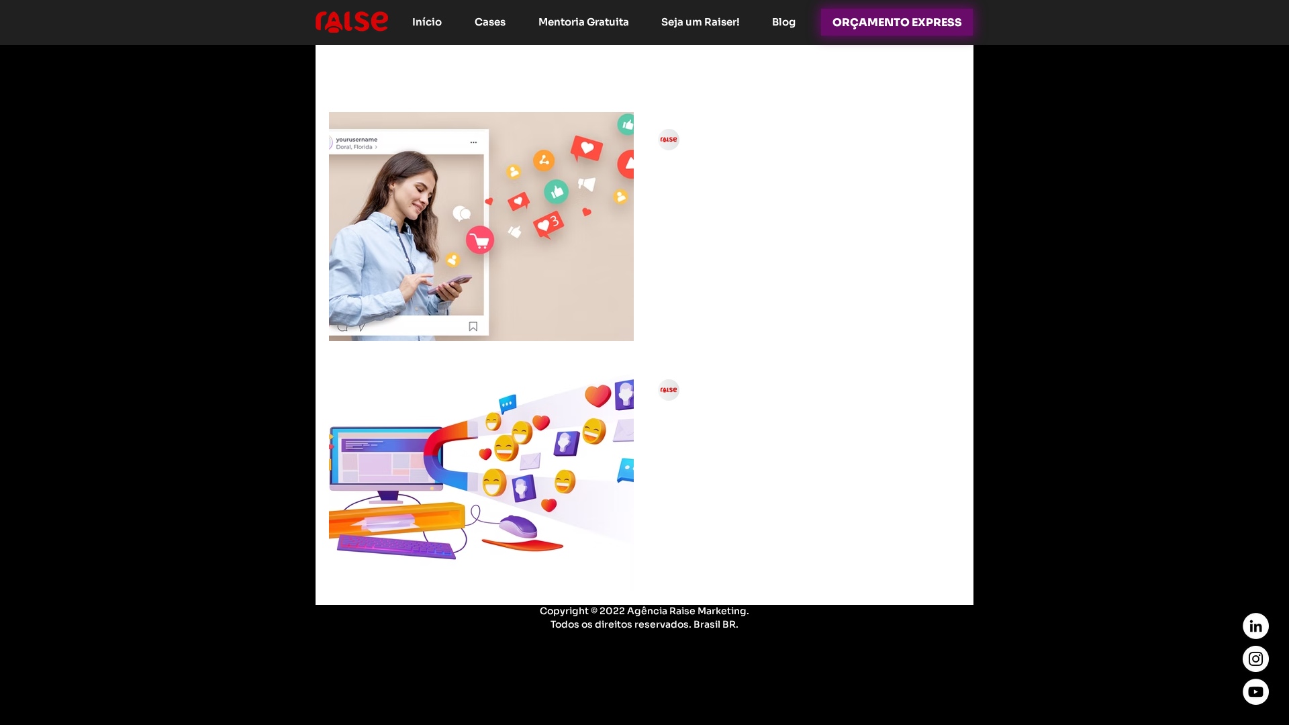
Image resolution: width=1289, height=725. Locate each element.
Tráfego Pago (645, 72)
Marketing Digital (540, 72)
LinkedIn (820, 72)
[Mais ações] (934, 140)
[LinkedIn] (1256, 626)
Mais (881, 72)
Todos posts (359, 72)
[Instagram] (1256, 659)
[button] (943, 73)
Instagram (443, 72)
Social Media (738, 72)
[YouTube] (1256, 692)
